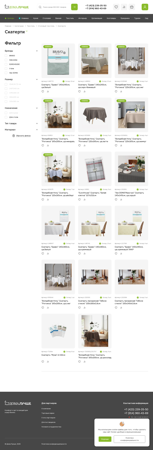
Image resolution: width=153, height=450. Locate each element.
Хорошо (105, 439)
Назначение (11, 108)
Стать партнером (48, 418)
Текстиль (31, 26)
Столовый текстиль (46, 26)
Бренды (9, 51)
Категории (19, 26)
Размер (9, 79)
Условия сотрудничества (51, 427)
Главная (8, 26)
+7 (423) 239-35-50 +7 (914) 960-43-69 (136, 411)
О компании (46, 409)
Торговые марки (47, 413)
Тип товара (10, 123)
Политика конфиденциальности (54, 444)
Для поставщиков (48, 422)
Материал (10, 129)
